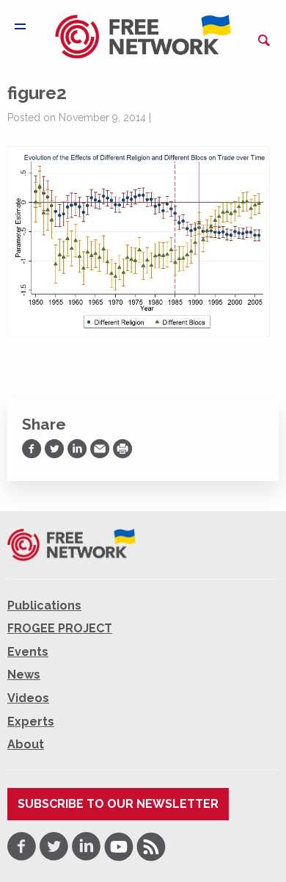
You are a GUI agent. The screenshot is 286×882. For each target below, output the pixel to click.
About (25, 744)
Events (27, 652)
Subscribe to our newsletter (118, 804)
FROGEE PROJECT (59, 628)
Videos (28, 698)
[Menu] (20, 26)
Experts (30, 722)
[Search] (264, 40)
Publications (44, 605)
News (23, 675)
